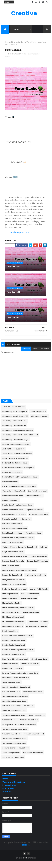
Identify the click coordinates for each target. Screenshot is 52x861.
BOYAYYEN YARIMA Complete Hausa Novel (19, 486)
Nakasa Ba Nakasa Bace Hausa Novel (17, 636)
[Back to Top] (28, 853)
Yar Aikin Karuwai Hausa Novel (14, 738)
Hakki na (43, 547)
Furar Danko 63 (13, 292)
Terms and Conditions (13, 782)
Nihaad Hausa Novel (39, 659)
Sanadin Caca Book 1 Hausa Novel (16, 687)
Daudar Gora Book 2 (10, 500)
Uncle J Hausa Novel (37, 715)
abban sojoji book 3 (38, 411)
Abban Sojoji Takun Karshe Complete (17, 430)
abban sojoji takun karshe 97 (14, 425)
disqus (36, 348)
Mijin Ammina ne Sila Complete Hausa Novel (20, 612)
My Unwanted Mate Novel (36, 626)
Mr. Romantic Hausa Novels (13, 622)
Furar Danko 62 (13, 317)
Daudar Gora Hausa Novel (12, 509)
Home (7, 42)
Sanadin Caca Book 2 (11, 692)
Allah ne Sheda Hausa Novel (13, 449)
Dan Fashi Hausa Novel (37, 491)
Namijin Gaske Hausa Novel (13, 645)
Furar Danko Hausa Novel (36, 42)
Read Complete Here (20, 232)
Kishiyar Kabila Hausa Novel (13, 580)
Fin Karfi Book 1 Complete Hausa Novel (17, 537)
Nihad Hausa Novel (10, 664)
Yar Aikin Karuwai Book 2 (34, 734)
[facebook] (32, 2)
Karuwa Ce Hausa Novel (12, 575)
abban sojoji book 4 (39, 416)
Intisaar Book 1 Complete (37, 561)
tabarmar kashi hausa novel (13, 710)
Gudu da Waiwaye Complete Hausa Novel (19, 547)
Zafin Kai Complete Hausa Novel (15, 748)
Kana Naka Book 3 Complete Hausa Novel (19, 570)
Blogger (25, 845)
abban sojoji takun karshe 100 (14, 421)
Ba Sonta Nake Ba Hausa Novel (14, 463)
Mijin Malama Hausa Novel (13, 617)
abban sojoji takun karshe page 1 (15, 439)
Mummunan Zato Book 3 (12, 626)
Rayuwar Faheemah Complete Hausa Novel (20, 673)
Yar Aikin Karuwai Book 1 (11, 734)
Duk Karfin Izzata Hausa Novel (14, 528)
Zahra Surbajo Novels (11, 752)
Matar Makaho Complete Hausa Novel (17, 608)
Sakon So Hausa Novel (11, 682)
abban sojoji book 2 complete (14, 411)
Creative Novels (24, 17)
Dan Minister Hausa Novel (12, 495)
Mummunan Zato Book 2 (38, 622)
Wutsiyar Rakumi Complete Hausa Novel (19, 724)
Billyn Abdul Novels (18, 42)
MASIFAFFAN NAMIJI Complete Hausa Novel (19, 598)
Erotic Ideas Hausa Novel (12, 533)
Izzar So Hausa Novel (10, 566)
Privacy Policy (9, 785)
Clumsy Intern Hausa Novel (13, 491)
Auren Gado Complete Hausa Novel (17, 453)
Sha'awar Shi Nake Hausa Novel (15, 696)
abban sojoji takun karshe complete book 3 (20, 435)
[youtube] (39, 2)
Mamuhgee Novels (10, 594)
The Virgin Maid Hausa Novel (13, 715)
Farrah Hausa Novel (33, 533)
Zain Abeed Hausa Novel (33, 752)
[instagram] (43, 2)
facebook (45, 348)
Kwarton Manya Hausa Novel (14, 584)
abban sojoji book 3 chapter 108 (15, 416)
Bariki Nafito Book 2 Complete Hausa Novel (19, 477)
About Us (6, 791)
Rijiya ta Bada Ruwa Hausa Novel (15, 678)
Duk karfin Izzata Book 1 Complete (16, 519)
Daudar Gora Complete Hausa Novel (17, 505)
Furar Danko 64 (13, 266)
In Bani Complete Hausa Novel (14, 556)
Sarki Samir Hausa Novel (32, 692)
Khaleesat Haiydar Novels (35, 575)
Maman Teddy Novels (39, 589)
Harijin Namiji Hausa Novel (12, 552)
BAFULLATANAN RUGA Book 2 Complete (18, 467)
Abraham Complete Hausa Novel (15, 444)
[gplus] (46, 2)
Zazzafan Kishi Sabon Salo (13, 757)
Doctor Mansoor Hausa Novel (14, 514)
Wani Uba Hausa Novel (29, 720)
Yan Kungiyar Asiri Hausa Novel (14, 729)
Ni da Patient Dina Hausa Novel (15, 659)
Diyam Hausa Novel (35, 509)
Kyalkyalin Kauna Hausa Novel (14, 589)
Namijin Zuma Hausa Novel (13, 654)
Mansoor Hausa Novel (30, 594)
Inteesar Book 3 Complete (13, 561)
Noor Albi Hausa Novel (30, 664)
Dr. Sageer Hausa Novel (38, 514)
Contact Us (8, 788)
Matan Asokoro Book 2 (11, 603)
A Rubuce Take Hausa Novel (13, 407)
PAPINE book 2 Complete (12, 668)
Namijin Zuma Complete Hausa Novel (17, 650)
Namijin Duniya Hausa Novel (13, 640)
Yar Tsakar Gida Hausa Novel (14, 743)
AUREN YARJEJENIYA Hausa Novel (15, 458)
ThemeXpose (30, 858)
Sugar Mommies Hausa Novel (14, 701)
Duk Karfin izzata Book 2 (12, 523)
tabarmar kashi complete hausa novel (18, 706)
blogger (26, 348)
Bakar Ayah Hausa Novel (12, 472)
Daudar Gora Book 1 (34, 495)
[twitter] (36, 2)
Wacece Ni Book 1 (9, 720)
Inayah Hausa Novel (39, 556)
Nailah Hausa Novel (10, 631)
